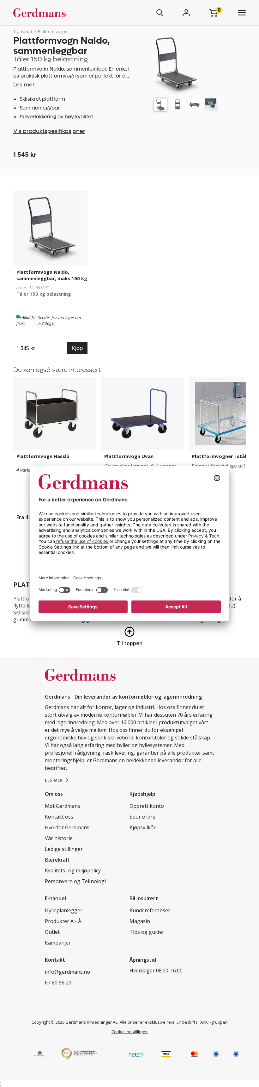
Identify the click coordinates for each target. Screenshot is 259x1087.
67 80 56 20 (58, 982)
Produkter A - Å (63, 921)
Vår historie (59, 838)
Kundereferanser (150, 910)
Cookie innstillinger (129, 1031)
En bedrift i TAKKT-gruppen (202, 1022)
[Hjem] (58, 12)
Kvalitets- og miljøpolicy (73, 870)
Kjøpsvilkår (143, 827)
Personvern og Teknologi (75, 881)
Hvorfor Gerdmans (67, 827)
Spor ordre (142, 816)
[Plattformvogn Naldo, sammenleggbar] (160, 104)
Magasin (140, 921)
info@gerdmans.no (67, 971)
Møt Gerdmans (62, 805)
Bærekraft (57, 859)
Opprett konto (147, 805)
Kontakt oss (59, 816)
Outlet (52, 931)
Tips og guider (147, 931)
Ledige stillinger (64, 848)
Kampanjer (58, 942)
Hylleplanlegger (63, 910)
